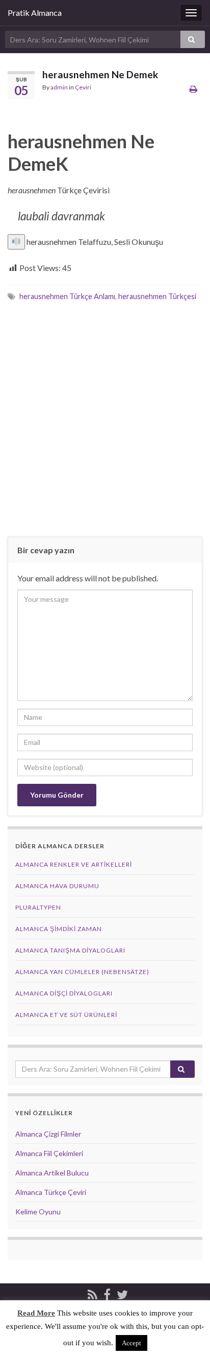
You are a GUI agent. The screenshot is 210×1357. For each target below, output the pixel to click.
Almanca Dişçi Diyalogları (64, 993)
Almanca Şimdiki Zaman (58, 929)
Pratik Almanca (35, 12)
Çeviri (83, 87)
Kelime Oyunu (38, 1211)
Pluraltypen (38, 907)
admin (59, 87)
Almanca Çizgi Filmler (48, 1133)
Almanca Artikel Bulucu (52, 1172)
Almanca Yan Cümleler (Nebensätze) (82, 972)
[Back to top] (187, 1334)
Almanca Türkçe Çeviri (50, 1192)
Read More (36, 1313)
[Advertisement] (105, 418)
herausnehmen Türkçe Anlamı (67, 296)
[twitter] (122, 1292)
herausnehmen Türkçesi (157, 296)
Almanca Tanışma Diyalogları (70, 950)
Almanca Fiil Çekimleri (49, 1153)
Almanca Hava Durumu (57, 886)
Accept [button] (131, 1343)
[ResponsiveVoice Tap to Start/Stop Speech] (16, 242)
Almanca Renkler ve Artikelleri (73, 864)
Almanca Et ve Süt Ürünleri (66, 1015)
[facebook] (107, 1292)
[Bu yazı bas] (193, 89)
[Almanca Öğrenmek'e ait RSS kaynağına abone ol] (92, 1292)
